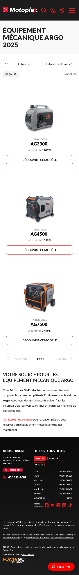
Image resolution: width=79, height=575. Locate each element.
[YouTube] (52, 505)
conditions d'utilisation (37, 537)
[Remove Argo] (15, 74)
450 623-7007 (17, 477)
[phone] (53, 10)
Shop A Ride (28, 554)
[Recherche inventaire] (44, 10)
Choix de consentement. (62, 537)
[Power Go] (39, 560)
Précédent (20, 358)
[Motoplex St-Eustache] (20, 10)
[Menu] (72, 10)
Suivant (61, 358)
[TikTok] (70, 505)
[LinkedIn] (64, 505)
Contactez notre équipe (18, 419)
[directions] (62, 10)
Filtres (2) (24, 64)
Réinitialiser (69, 73)
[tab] (40, 458)
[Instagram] (58, 505)
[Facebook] (46, 505)
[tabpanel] (53, 484)
